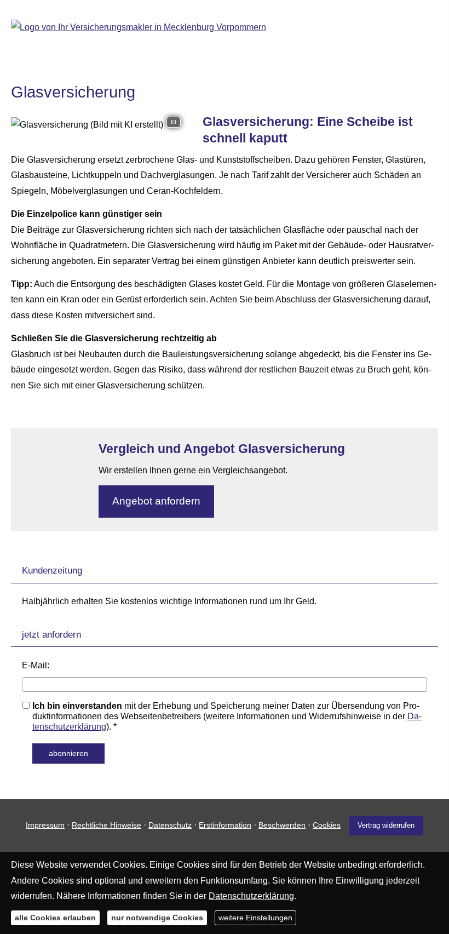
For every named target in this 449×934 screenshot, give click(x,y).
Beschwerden (282, 825)
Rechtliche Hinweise (106, 825)
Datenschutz (170, 825)
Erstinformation (225, 825)
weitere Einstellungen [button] (255, 917)
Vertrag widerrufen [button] (386, 825)
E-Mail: (35, 665)
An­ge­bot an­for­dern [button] (156, 501)
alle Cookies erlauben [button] (55, 917)
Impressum (45, 825)
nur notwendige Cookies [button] (157, 917)
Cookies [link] (327, 825)
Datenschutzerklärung (251, 896)
